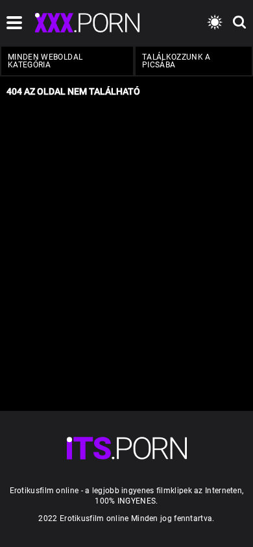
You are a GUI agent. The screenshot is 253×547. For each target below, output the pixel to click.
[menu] (127, 448)
